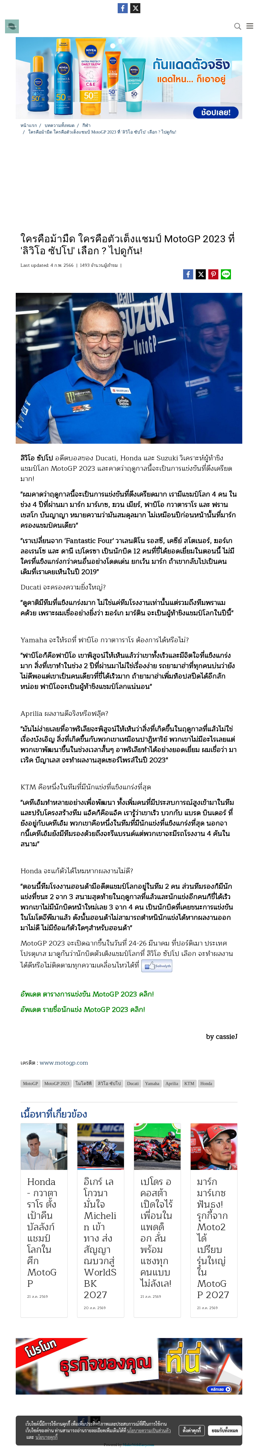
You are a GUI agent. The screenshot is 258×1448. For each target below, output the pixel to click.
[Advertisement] (129, 183)
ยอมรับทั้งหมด (225, 1430)
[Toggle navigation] (250, 26)
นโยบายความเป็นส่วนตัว (149, 1430)
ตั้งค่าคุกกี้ (192, 1430)
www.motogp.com (64, 1062)
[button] (235, 26)
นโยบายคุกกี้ (47, 1437)
